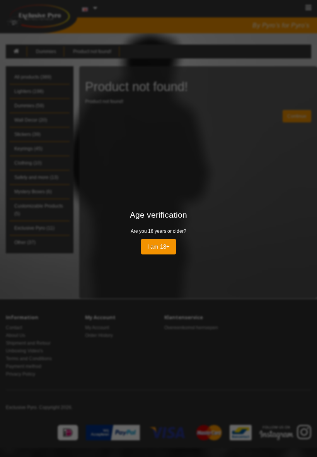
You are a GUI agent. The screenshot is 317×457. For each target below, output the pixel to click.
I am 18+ (158, 246)
